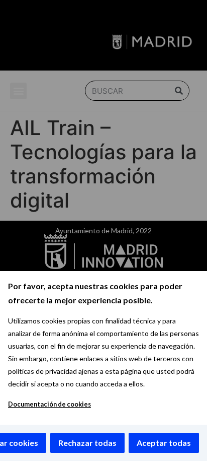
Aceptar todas (164, 442)
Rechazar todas (87, 442)
